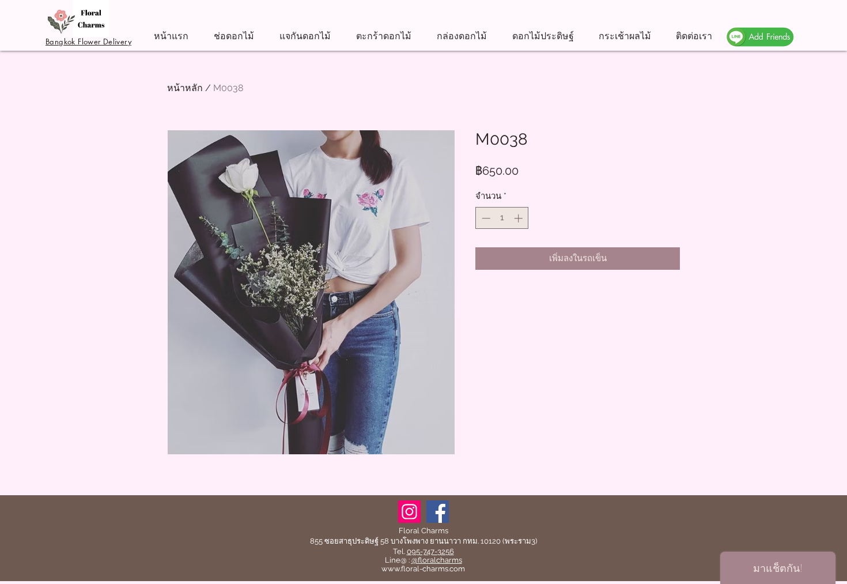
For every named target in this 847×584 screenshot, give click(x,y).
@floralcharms (436, 560)
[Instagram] (409, 511)
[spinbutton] (502, 218)
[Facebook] (437, 511)
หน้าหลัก (185, 87)
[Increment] (519, 218)
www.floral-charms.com (423, 568)
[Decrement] (485, 218)
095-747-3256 (430, 551)
